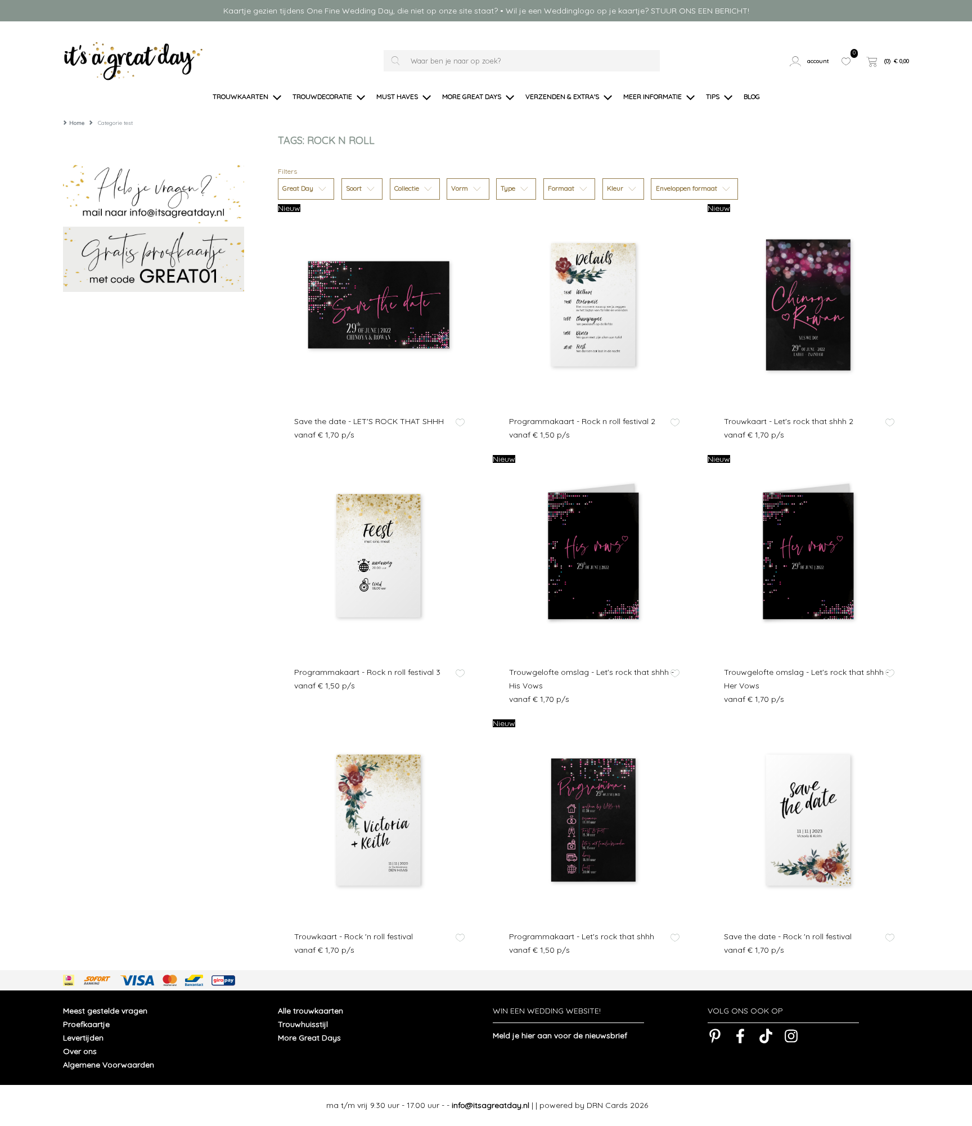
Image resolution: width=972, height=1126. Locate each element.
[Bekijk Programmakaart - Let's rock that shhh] (593, 820)
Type (509, 188)
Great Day (298, 188)
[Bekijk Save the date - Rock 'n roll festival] (808, 820)
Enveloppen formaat (687, 188)
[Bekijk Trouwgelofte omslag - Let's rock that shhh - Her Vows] (808, 555)
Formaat (562, 188)
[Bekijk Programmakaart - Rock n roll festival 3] (378, 555)
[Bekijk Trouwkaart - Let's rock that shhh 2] (808, 305)
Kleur (616, 188)
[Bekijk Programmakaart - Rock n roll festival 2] (593, 305)
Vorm (460, 188)
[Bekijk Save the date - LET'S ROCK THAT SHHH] (378, 305)
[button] (811, 61)
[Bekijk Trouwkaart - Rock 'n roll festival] (378, 820)
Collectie (407, 188)
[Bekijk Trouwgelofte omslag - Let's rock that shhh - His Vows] (593, 555)
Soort (354, 188)
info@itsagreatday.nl (490, 1105)
